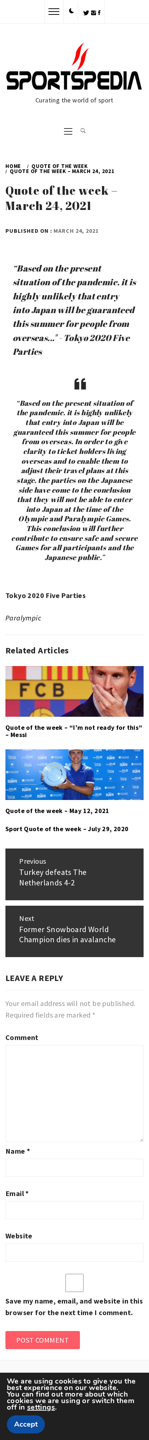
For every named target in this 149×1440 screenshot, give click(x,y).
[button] (71, 11)
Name (17, 1150)
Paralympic (23, 617)
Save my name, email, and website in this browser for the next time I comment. (74, 1306)
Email (17, 1193)
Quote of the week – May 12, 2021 (57, 811)
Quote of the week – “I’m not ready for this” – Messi (73, 731)
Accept (26, 1424)
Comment (22, 1037)
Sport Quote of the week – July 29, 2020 (67, 829)
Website (19, 1235)
